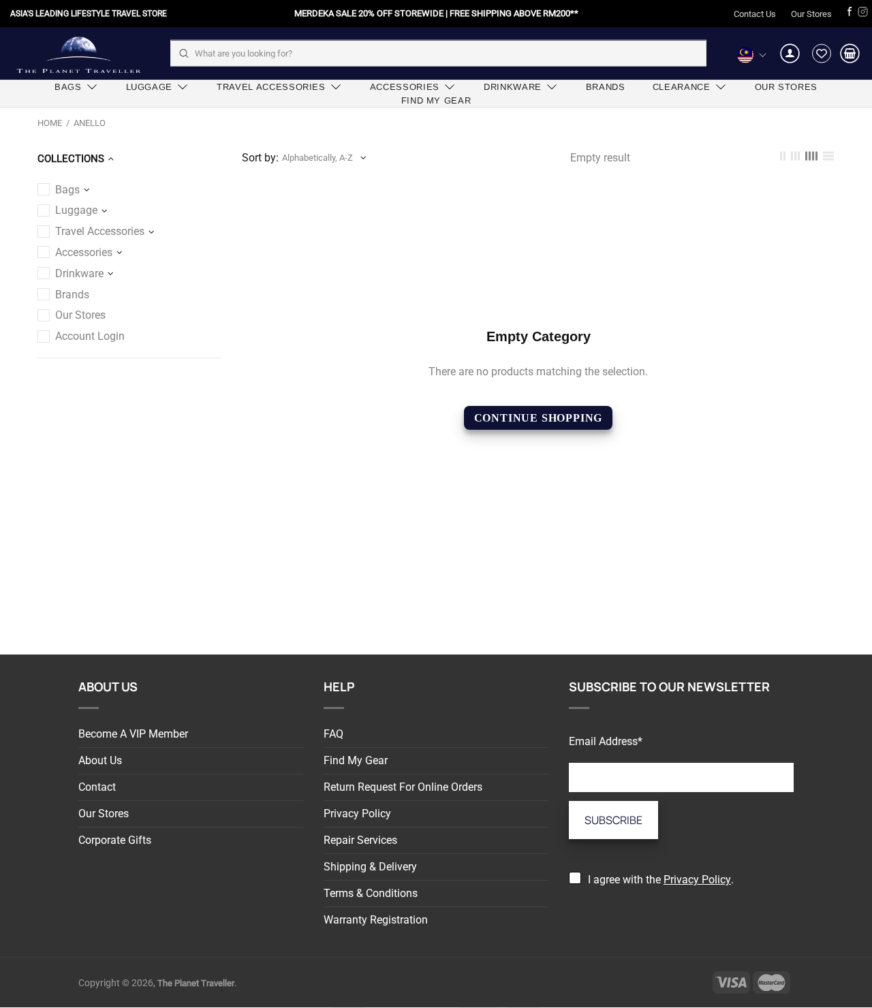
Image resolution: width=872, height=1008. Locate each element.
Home (49, 123)
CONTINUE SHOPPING (538, 418)
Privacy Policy (357, 813)
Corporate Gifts (114, 840)
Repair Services (360, 840)
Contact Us (755, 14)
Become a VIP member (133, 733)
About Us (100, 760)
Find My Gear (356, 760)
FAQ (333, 733)
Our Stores (811, 14)
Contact (97, 787)
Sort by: (260, 157)
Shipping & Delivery (370, 866)
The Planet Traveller (78, 53)
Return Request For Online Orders (403, 787)
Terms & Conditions (371, 893)
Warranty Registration (376, 919)
